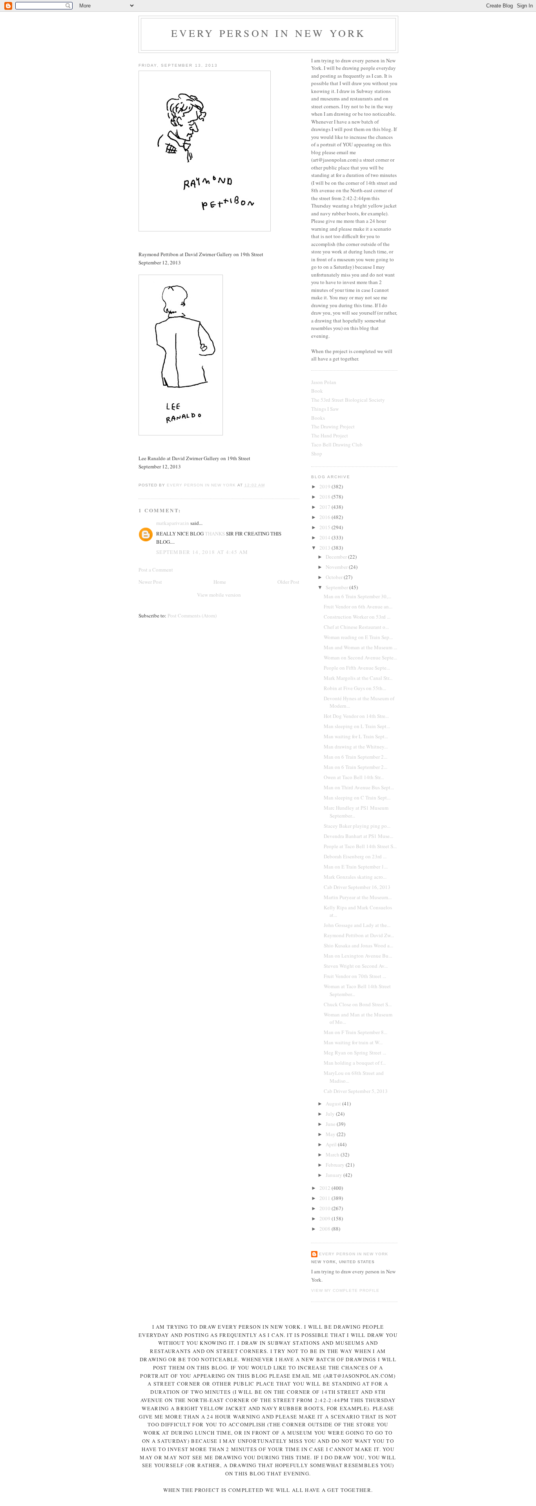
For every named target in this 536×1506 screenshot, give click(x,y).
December (337, 556)
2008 (325, 1228)
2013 (325, 547)
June (331, 1123)
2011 (325, 1198)
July (331, 1113)
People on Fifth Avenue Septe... (357, 667)
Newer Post (150, 581)
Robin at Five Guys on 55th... (355, 688)
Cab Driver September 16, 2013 (357, 886)
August (334, 1103)
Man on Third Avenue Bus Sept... (359, 787)
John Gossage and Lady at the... (357, 925)
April (332, 1144)
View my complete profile (345, 1290)
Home (219, 581)
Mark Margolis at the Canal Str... (358, 677)
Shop (316, 453)
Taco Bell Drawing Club (337, 444)
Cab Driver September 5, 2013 (356, 1090)
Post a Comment (156, 569)
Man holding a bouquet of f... (355, 1062)
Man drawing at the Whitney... (356, 746)
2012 (325, 1187)
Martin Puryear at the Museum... (358, 897)
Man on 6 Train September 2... (355, 756)
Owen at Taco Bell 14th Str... (354, 777)
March (333, 1154)
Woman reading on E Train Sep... (358, 637)
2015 (325, 527)
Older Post (288, 581)
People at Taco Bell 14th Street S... (360, 846)
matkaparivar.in (172, 522)
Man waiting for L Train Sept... (356, 736)
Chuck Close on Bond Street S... (358, 1004)
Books (318, 417)
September (337, 587)
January (334, 1174)
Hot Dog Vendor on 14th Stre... (356, 715)
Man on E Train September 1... (356, 866)
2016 (325, 517)
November (337, 566)
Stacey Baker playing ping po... (357, 825)
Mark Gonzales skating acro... (355, 876)
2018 (325, 496)
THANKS (215, 533)
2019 (325, 486)
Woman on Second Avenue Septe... (360, 657)
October (335, 577)
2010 (325, 1208)
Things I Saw (325, 408)
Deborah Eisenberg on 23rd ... (355, 856)
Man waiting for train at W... (353, 1042)
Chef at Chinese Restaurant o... (356, 626)
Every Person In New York (268, 33)
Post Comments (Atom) (192, 615)
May (331, 1134)
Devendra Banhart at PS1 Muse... (358, 835)
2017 (325, 506)
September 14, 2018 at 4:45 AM (202, 551)
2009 (325, 1218)
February (336, 1164)
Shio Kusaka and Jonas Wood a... (358, 945)
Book (317, 390)
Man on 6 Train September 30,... (357, 596)
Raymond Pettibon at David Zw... (359, 935)
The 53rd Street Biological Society (348, 399)
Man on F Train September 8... (355, 1032)
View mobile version (219, 594)
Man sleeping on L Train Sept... (357, 726)
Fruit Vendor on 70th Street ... (355, 976)
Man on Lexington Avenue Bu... (358, 955)
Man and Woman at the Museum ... (360, 647)
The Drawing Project (333, 426)
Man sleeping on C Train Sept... (357, 797)
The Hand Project (329, 435)
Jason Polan (323, 382)
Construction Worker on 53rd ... (357, 616)
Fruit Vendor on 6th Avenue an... (358, 606)
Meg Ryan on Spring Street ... (355, 1052)
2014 (325, 537)
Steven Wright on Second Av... (356, 965)
